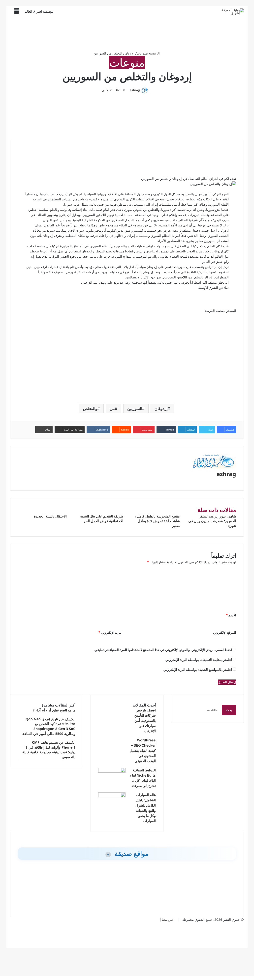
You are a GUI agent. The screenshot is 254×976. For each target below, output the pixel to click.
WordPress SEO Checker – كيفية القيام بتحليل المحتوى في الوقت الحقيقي (143, 750)
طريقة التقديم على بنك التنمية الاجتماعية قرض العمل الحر (101, 518)
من (112, 408)
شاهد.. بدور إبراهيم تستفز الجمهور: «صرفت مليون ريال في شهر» (212, 521)
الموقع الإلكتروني (224, 632)
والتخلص (90, 408)
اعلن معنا (168, 920)
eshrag (135, 90)
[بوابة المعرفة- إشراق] (232, 11)
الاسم (231, 615)
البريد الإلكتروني (110, 632)
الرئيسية (154, 53)
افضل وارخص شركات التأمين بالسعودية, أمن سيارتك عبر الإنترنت (145, 720)
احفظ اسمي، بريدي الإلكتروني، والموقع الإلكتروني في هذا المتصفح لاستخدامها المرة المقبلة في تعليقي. (163, 650)
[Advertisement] (127, 33)
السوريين (134, 408)
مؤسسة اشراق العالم (39, 11)
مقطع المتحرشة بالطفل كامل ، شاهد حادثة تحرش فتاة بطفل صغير (157, 521)
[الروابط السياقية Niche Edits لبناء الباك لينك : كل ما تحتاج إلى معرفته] (112, 771)
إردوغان (161, 408)
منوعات (142, 53)
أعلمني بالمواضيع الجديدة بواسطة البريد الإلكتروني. (197, 669)
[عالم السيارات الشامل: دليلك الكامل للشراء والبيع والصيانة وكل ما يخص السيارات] (112, 796)
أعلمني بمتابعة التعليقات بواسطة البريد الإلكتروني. (198, 659)
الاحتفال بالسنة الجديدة (50, 516)
